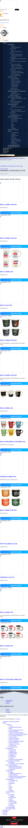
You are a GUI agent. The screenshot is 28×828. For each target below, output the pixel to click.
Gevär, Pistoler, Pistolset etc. (18, 62)
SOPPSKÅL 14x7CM (7, 577)
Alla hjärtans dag (16, 118)
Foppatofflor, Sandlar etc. (17, 107)
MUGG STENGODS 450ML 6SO (11, 679)
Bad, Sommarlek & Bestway (16, 52)
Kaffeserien (14, 84)
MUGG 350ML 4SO (6, 612)
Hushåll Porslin (16, 81)
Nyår (12, 124)
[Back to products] (3, 163)
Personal (8, 712)
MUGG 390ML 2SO (6, 408)
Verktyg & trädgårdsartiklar (16, 115)
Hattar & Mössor (16, 109)
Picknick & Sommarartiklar (15, 89)
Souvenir (13, 138)
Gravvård (14, 119)
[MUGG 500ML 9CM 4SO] (11, 507)
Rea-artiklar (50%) (13, 146)
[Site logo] (8, 8)
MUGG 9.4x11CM (6, 305)
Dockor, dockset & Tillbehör (16, 56)
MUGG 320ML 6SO (6, 646)
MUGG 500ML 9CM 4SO (8, 510)
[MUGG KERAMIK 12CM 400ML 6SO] (11, 438)
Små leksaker (15, 74)
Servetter (14, 87)
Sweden (13, 142)
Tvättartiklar (15, 102)
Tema (9, 131)
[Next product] (5, 163)
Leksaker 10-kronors (17, 72)
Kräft (13, 125)
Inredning (14, 92)
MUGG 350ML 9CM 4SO (8, 204)
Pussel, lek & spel (16, 67)
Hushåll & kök (12, 77)
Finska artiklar (15, 139)
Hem (1, 158)
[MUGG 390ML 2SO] (11, 405)
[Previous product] (1, 163)
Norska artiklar (16, 141)
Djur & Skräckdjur (16, 54)
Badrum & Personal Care (18, 98)
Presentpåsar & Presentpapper (15, 95)
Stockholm (14, 143)
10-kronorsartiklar (14, 145)
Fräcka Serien (15, 78)
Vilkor (7, 703)
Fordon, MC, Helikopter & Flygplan (18, 59)
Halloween (14, 121)
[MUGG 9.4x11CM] (11, 302)
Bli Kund (8, 701)
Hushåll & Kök (7, 158)
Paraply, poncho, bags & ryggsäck (17, 112)
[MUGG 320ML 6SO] (11, 642)
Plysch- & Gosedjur (16, 65)
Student (13, 128)
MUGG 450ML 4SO (6, 272)
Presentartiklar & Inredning (17, 91)
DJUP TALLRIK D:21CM (8, 544)
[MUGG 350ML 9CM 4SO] (11, 201)
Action (13, 46)
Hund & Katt (14, 135)
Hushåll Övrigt (15, 82)
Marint (13, 136)
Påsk (12, 126)
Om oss (8, 710)
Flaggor (13, 105)
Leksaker (11, 44)
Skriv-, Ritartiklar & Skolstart (16, 69)
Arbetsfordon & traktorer (15, 48)
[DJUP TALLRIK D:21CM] (11, 540)
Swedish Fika (15, 85)
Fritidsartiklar (13, 104)
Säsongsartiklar (13, 117)
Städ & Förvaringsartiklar (16, 100)
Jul (12, 122)
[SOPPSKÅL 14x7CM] (11, 574)
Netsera (18, 719)
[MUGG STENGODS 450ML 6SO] (11, 676)
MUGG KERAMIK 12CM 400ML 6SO (12, 441)
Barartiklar (15, 132)
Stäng (1, 827)
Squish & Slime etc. (16, 71)
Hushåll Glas (15, 79)
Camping (13, 134)
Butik (7, 709)
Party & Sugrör (15, 64)
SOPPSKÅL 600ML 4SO (8, 476)
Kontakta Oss (9, 700)
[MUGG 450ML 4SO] (11, 268)
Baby (12, 50)
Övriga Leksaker (16, 75)
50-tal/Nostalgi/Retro (5, 343)
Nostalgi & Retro (13, 129)
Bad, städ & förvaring (14, 97)
